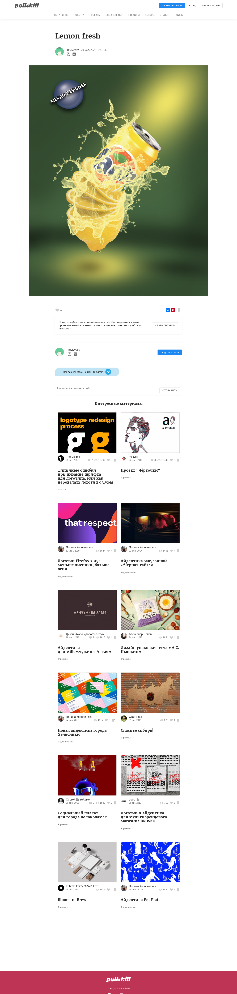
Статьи (79, 15)
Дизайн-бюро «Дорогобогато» (85, 634)
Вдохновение (114, 15)
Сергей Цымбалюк (78, 799)
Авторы (149, 15)
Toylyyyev (73, 49)
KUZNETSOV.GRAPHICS (82, 886)
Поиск (179, 15)
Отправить (169, 390)
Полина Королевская (79, 547)
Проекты (95, 15)
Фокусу (133, 456)
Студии (164, 15)
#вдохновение (65, 576)
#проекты (125, 477)
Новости (134, 15)
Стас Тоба (135, 716)
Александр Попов (140, 634)
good (132, 799)
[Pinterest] (173, 310)
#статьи (62, 489)
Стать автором (172, 5)
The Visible (73, 456)
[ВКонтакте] (168, 310)
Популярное (62, 15)
